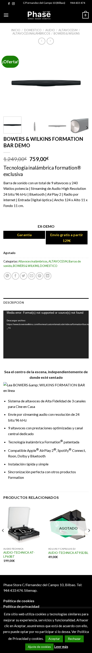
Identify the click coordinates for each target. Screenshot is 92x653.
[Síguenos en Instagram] (13, 3)
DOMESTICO (33, 30)
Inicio (15, 30)
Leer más (61, 647)
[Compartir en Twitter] (23, 276)
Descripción (13, 302)
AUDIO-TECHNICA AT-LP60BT (19, 554)
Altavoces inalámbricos (31, 33)
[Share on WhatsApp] (7, 276)
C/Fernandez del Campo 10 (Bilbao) (44, 2)
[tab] (46, 302)
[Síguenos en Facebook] (9, 3)
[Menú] (6, 15)
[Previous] (11, 81)
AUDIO (50, 30)
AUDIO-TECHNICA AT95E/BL (68, 553)
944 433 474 (77, 2)
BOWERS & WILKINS (66, 33)
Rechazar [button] (74, 639)
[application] (46, 334)
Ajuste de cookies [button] (39, 647)
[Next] (81, 81)
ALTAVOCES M (68, 30)
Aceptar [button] (54, 639)
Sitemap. (30, 590)
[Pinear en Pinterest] (39, 276)
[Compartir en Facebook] (15, 276)
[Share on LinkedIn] (47, 276)
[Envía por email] (31, 276)
